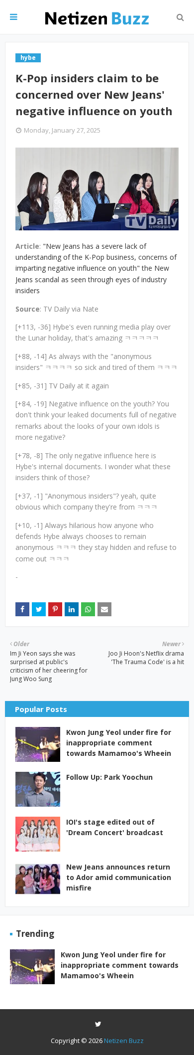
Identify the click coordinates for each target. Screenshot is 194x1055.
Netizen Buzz (124, 1040)
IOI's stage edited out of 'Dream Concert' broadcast (114, 827)
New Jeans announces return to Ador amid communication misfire (118, 877)
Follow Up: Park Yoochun (109, 777)
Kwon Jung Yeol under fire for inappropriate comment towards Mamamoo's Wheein (118, 742)
